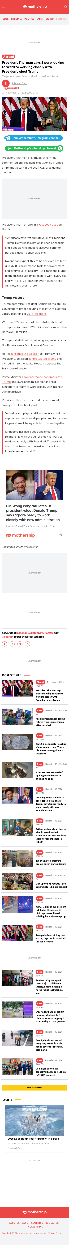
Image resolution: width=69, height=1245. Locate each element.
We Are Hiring (35, 1227)
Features (61, 19)
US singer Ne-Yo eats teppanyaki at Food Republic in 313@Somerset (51, 1072)
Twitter (48, 632)
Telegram (8, 636)
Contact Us (52, 1223)
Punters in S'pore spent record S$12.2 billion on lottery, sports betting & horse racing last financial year (49, 987)
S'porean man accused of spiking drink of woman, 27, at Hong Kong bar (50, 775)
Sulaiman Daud (19, 83)
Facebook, (23, 632)
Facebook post (48, 224)
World (50, 19)
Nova (39, 1060)
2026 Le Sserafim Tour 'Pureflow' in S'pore (33, 1138)
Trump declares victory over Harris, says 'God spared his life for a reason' (51, 938)
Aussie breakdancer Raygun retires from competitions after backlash (50, 722)
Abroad (8, 56)
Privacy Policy (54, 1233)
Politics (29, 19)
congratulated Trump (42, 358)
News (6, 19)
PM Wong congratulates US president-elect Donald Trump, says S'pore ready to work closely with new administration (51, 804)
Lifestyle (16, 19)
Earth (40, 19)
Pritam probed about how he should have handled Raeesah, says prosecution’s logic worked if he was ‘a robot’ (51, 835)
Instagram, (37, 632)
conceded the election (24, 353)
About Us (14, 1223)
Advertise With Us (32, 1223)
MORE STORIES (34, 1087)
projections (37, 313)
